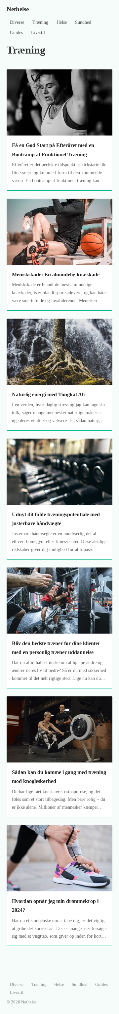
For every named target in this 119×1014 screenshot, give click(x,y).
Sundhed (83, 22)
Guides (16, 32)
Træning (40, 22)
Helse (62, 22)
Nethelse (18, 9)
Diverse (17, 22)
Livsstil (38, 32)
